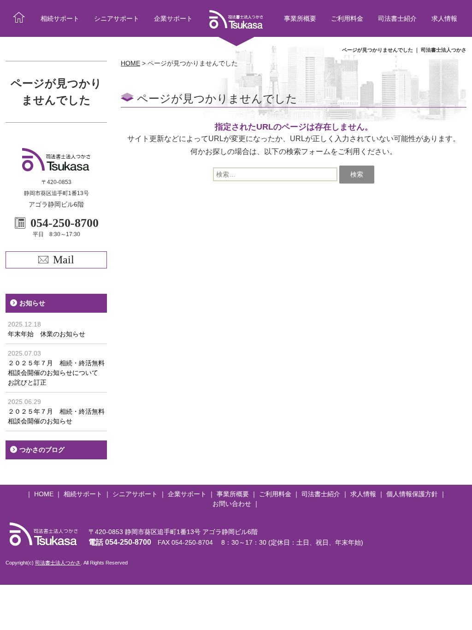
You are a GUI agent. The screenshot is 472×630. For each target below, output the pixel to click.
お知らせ (32, 303)
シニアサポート (116, 18)
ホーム (19, 19)
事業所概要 (300, 18)
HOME (43, 494)
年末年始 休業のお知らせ (46, 329)
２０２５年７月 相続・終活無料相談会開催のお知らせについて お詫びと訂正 (56, 368)
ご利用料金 (347, 18)
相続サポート (60, 18)
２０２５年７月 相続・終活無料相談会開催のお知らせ (56, 411)
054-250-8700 (128, 542)
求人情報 (444, 18)
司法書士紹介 (397, 18)
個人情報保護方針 (412, 494)
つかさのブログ (42, 449)
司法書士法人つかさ (58, 562)
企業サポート (173, 18)
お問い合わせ (231, 503)
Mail (63, 260)
